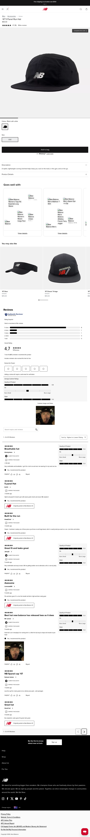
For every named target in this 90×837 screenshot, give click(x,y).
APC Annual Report (7, 823)
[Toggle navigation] (2, 9)
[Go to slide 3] (46, 4)
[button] (7, 9)
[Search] (81, 9)
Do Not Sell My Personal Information (13, 829)
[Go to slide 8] (46, 300)
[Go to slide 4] (42, 300)
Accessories (11, 16)
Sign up (54, 742)
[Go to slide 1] (43, 4)
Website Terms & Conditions (10, 817)
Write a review (22, 25)
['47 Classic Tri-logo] (64, 268)
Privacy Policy (5, 814)
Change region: (6, 807)
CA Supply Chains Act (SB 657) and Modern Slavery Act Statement (24, 826)
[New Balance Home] (45, 9)
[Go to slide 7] (45, 300)
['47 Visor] (21, 268)
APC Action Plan (6, 820)
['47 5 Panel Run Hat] (45, 72)
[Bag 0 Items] (86, 9)
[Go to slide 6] (44, 300)
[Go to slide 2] (45, 4)
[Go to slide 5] (43, 300)
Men (3, 16)
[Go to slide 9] (47, 300)
